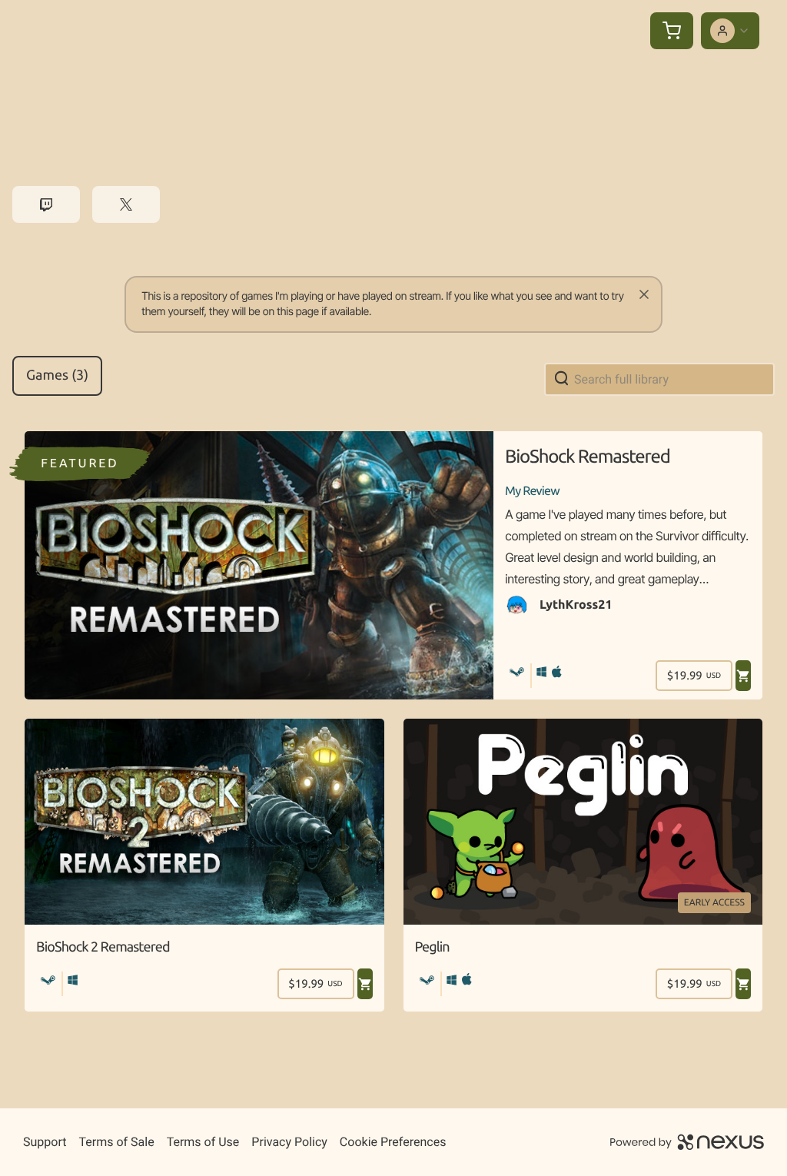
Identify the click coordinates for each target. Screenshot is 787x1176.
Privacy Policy (289, 1141)
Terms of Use (203, 1141)
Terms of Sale (116, 1141)
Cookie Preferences (393, 1141)
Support (44, 1141)
